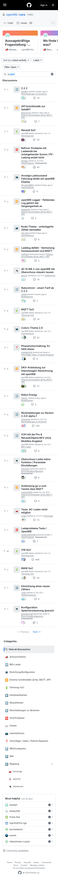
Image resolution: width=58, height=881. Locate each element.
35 (37, 139)
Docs (16, 865)
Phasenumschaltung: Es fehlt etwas (35, 347)
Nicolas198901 (27, 185)
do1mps (24, 161)
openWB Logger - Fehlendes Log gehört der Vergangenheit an (38, 203)
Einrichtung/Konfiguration (32, 471)
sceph (23, 516)
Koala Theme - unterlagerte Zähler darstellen (37, 228)
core (22, 14)
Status (36, 862)
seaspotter (14, 811)
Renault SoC (28, 130)
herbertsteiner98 (28, 535)
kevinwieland (16, 829)
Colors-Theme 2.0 (32, 327)
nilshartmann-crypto (19, 841)
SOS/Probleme (27, 163)
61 (37, 337)
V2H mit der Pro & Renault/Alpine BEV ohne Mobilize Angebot (36, 438)
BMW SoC (27, 568)
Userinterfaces (27, 187)
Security (27, 862)
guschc (24, 275)
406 (37, 559)
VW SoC (26, 549)
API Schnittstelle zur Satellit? (33, 108)
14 (37, 279)
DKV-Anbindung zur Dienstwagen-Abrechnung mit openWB (37, 371)
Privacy (18, 862)
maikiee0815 (26, 492)
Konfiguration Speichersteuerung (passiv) (37, 609)
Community (46, 862)
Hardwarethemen (28, 595)
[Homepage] (29, 4)
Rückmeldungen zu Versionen (34, 94)
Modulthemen (27, 296)
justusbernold (27, 614)
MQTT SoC (27, 309)
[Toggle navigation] (4, 4)
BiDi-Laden (26, 447)
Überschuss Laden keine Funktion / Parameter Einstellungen (35, 462)
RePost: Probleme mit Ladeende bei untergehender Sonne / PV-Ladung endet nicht (37, 152)
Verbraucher (50, 275)
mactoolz (25, 469)
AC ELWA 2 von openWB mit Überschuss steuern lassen (38, 270)
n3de (23, 592)
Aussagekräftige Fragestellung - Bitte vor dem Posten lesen (17, 43)
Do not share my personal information (29, 868)
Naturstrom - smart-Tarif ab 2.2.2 (37, 289)
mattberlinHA (26, 352)
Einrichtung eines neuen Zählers (35, 588)
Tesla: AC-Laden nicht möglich (34, 511)
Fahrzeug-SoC (27, 135)
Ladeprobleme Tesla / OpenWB (34, 530)
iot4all (24, 294)
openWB (11, 14)
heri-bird (25, 233)
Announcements (12, 49)
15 (37, 520)
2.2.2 (24, 88)
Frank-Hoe (14, 817)
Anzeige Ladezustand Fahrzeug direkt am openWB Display (38, 178)
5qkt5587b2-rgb (18, 823)
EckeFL (24, 398)
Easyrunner (26, 113)
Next (35, 631)
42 (37, 167)
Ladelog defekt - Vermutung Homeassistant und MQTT (37, 249)
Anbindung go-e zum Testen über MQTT (33, 487)
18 (37, 98)
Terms (9, 862)
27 (37, 386)
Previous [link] (24, 631)
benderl (13, 804)
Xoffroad (25, 254)
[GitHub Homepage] (20, 873)
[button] (52, 74)
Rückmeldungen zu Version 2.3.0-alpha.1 (37, 414)
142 (37, 425)
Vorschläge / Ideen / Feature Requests (37, 355)
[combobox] (31, 74)
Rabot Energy (29, 394)
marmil (12, 835)
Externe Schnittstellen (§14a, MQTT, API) (37, 255)
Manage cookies (37, 865)
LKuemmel (25, 419)
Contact (24, 865)
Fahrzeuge (48, 516)
